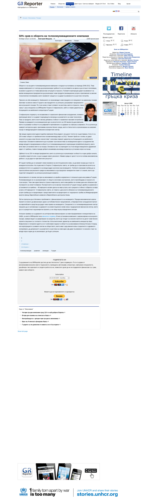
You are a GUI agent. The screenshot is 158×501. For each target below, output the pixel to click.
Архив (128, 3)
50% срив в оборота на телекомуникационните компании (54, 36)
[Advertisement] (59, 25)
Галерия (93, 77)
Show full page (23, 331)
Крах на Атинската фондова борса (35, 321)
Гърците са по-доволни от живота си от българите (40, 325)
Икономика (69, 3)
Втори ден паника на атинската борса (36, 315)
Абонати (134, 34)
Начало (25, 18)
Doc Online (111, 3)
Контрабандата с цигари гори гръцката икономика (40, 318)
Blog (119, 3)
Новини (53, 3)
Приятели (121, 34)
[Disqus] (59, 368)
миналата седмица (49, 216)
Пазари (52, 7)
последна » (25, 247)
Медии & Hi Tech (100, 3)
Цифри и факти (70, 7)
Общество (61, 3)
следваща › (25, 244)
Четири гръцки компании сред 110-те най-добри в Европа (43, 312)
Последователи (108, 34)
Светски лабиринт (88, 3)
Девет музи (78, 3)
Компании (60, 7)
